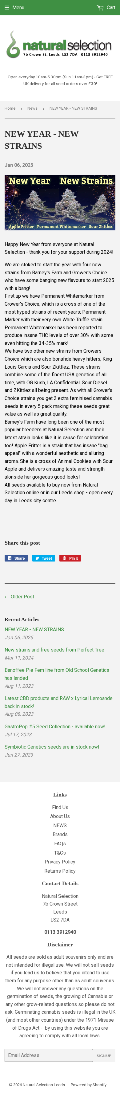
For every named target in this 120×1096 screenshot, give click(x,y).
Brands (60, 834)
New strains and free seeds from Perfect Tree (54, 650)
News (32, 108)
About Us (60, 816)
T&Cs (60, 853)
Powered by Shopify (88, 1084)
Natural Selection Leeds (44, 1084)
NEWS (60, 825)
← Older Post (19, 597)
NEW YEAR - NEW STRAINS (34, 629)
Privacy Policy (60, 862)
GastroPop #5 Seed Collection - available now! (55, 727)
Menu (18, 7)
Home (10, 108)
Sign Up (104, 1055)
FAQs (60, 844)
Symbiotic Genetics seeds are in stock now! (52, 747)
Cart (110, 7)
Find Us (60, 807)
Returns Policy (60, 871)
